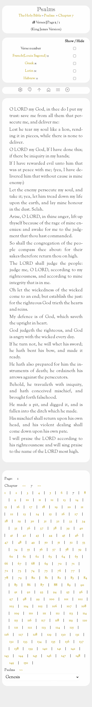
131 (77, 634)
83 (72, 578)
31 (45, 521)
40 (81, 528)
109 (16, 613)
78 (6, 578)
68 (33, 563)
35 (15, 528)
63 (50, 556)
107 (69, 606)
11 (40, 500)
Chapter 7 (66, 15)
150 (26, 663)
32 (57, 521)
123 (44, 627)
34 (83, 521)
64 (63, 556)
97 (11, 599)
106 (54, 606)
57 (54, 549)
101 (66, 599)
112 (57, 613)
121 (16, 627)
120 (85, 620)
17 (30, 507)
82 (59, 578)
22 (11, 514)
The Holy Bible (30, 15)
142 (73, 648)
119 (71, 620)
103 (11, 606)
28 (6, 521)
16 (18, 507)
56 (41, 549)
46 (76, 535)
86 (29, 585)
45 (63, 535)
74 (32, 571)
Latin (29, 70)
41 (11, 535)
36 (28, 528)
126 (6, 634)
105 (40, 606)
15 (5, 507)
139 (30, 648)
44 (50, 535)
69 (46, 563)
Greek (29, 63)
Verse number (31, 48)
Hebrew (29, 78)
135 (53, 641)
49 (33, 542)
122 (30, 627)
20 (69, 507)
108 (84, 606)
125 (72, 627)
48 (19, 542)
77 (73, 571)
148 (78, 656)
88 (55, 585)
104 (26, 606)
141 (59, 648)
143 (6, 656)
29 (19, 521)
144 (21, 656)
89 (69, 585)
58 (66, 549)
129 (49, 634)
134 (39, 641)
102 (80, 599)
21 (82, 507)
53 (83, 542)
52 (71, 542)
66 (6, 563)
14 (77, 500)
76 (59, 571)
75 (45, 571)
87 (42, 585)
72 (6, 571)
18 (43, 507)
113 (71, 613)
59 (79, 549)
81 (46, 578)
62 (37, 556)
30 (32, 521)
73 (19, 571)
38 (54, 528)
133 (25, 641)
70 (60, 563)
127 (21, 634)
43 (37, 535)
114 (85, 613)
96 (81, 592)
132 (11, 641)
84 (85, 578)
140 (45, 648)
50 (46, 542)
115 (16, 620)
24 (37, 514)
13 (64, 500)
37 (41, 528)
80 (33, 578)
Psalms (49, 15)
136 (67, 641)
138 (16, 648)
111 (44, 613)
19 (56, 507)
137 (81, 641)
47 (6, 542)
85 (15, 585)
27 (76, 514)
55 (28, 549)
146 (49, 656)
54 (15, 549)
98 (24, 599)
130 (63, 634)
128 (35, 634)
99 (38, 599)
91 (15, 592)
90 (82, 585)
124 (58, 627)
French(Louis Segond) (29, 55)
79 (20, 578)
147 (63, 656)
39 (68, 528)
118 (57, 620)
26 (63, 514)
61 (24, 556)
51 (59, 542)
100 (51, 599)
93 (41, 592)
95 (67, 592)
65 (76, 556)
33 (70, 521)
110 (31, 613)
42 (24, 535)
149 (11, 663)
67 (19, 563)
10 (27, 500)
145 (35, 656)
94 (54, 592)
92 (28, 592)
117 (43, 620)
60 (11, 556)
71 (72, 563)
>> (39, 485)
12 (52, 500)
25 (50, 514)
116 (29, 620)
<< (24, 485)
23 (24, 514)
